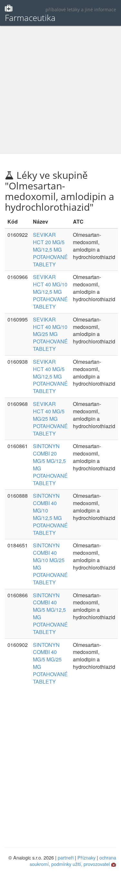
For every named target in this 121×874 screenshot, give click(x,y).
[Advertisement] (60, 89)
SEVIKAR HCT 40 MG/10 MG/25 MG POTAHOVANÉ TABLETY (50, 334)
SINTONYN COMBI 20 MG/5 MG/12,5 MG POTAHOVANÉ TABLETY (50, 464)
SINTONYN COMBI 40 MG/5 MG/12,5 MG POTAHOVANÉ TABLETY (50, 613)
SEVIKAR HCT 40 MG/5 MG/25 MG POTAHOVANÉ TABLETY (50, 418)
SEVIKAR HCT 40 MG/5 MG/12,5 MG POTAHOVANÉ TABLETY (50, 376)
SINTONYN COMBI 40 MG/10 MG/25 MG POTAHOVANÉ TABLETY (50, 564)
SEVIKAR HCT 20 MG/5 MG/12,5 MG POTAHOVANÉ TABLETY (50, 249)
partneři (66, 857)
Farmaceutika (30, 18)
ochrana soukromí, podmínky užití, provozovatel (73, 861)
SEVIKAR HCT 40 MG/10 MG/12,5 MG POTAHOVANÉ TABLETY (50, 291)
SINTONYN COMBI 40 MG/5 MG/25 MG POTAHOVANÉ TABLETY (50, 663)
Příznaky (86, 857)
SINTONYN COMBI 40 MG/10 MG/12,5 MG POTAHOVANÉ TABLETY (50, 514)
